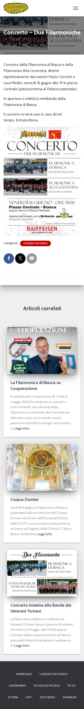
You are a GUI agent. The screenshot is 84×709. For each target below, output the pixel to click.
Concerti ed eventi (35, 243)
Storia (13, 697)
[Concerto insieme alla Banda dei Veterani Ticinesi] (42, 573)
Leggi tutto (21, 428)
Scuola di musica (47, 685)
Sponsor (69, 697)
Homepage (24, 674)
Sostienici (47, 697)
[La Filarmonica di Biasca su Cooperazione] (42, 350)
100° (29, 697)
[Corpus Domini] (42, 467)
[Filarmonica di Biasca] (18, 8)
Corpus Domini (24, 499)
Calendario (17, 685)
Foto (72, 685)
